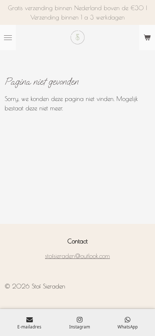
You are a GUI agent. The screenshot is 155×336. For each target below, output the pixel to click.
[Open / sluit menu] (8, 37)
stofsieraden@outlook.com (77, 255)
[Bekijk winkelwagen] (147, 37)
